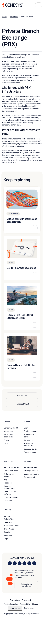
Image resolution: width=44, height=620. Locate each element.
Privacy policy (27, 600)
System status (30, 452)
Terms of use (15, 600)
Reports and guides (11, 467)
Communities (29, 440)
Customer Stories (11, 497)
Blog (5, 480)
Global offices (9, 519)
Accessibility (25, 604)
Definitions (14, 17)
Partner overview (30, 467)
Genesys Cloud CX (11, 428)
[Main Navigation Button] (38, 4)
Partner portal (29, 477)
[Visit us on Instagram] (15, 563)
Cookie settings (15, 608)
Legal (6, 539)
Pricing (6, 440)
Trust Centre (9, 529)
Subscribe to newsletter (26, 585)
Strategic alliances (31, 471)
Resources (8, 483)
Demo (6, 443)
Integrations (8, 431)
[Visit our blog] (34, 563)
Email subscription (11, 604)
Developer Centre (30, 449)
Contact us (22, 396)
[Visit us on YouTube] (29, 563)
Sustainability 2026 (11, 526)
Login (26, 428)
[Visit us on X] (20, 563)
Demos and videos (11, 471)
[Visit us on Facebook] (24, 563)
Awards (7, 532)
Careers (7, 516)
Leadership (8, 522)
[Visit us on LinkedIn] (10, 563)
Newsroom (8, 536)
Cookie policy (29, 608)
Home (4, 17)
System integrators (31, 474)
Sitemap (35, 604)
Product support (30, 431)
